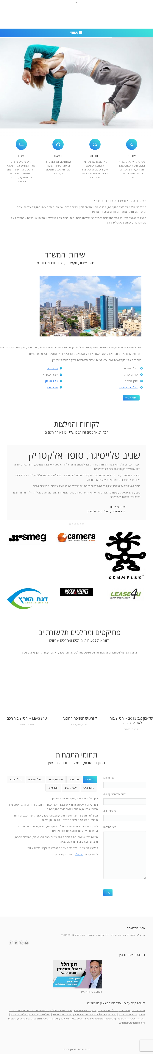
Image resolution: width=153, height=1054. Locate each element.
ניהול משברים (35, 779)
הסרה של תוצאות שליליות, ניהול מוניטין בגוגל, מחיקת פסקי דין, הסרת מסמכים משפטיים (73, 1018)
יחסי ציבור (52, 368)
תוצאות (58, 156)
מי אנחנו (89, 779)
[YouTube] (26, 942)
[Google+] (21, 942)
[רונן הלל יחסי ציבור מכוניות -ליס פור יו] (125, 594)
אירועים (135, 729)
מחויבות (94, 156)
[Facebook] (11, 942)
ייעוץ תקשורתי (56, 779)
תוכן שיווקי (53, 787)
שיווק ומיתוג (75, 724)
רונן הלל (79, 854)
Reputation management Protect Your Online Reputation (84, 1014)
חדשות (23, 724)
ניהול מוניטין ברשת (128, 387)
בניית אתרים (84, 1049)
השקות (30, 724)
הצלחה (21, 156)
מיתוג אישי (52, 387)
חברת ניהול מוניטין (128, 1014)
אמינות (132, 156)
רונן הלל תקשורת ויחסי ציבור (130, 1018)
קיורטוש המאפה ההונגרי (79, 718)
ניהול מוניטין (51, 381)
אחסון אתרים (69, 1049)
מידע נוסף (129, 397)
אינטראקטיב (71, 787)
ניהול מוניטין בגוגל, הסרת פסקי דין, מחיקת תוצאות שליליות (102, 1010)
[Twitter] (16, 942)
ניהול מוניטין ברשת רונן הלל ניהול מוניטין (30, 1014)
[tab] (90, 779)
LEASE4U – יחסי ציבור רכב (27, 718)
